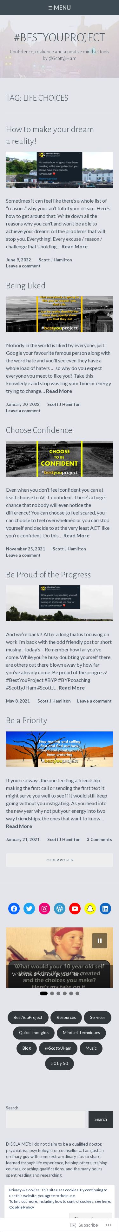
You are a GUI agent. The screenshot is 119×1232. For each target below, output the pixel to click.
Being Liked (26, 285)
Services (97, 1017)
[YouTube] (75, 908)
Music (91, 1048)
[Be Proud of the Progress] (59, 619)
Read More (75, 246)
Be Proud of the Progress (48, 574)
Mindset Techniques (81, 1032)
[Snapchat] (90, 908)
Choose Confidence (39, 430)
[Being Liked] (59, 330)
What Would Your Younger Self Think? (47, 974)
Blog (27, 1048)
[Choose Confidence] (59, 475)
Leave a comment (23, 265)
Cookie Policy (21, 1207)
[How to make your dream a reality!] (59, 186)
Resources (66, 1017)
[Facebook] (14, 908)
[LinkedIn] (105, 908)
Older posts (59, 860)
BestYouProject (28, 1017)
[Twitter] (29, 908)
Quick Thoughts (34, 1032)
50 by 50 (59, 1063)
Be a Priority (26, 720)
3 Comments (99, 839)
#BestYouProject (59, 38)
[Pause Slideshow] (99, 940)
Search (12, 1107)
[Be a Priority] (59, 765)
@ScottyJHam (58, 1048)
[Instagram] (44, 908)
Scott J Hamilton (55, 259)
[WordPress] (59, 908)
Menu (62, 7)
